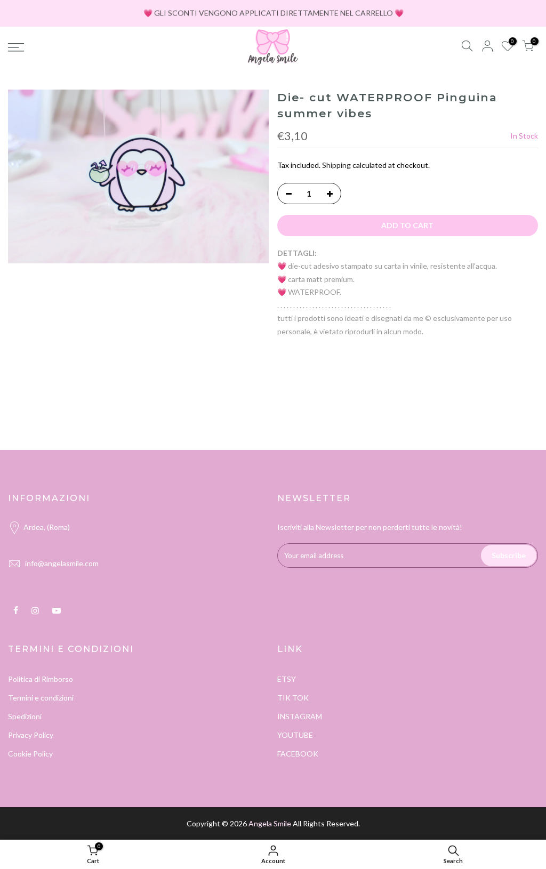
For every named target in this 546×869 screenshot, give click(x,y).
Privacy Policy (30, 734)
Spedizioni (25, 716)
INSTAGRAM (299, 716)
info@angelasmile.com (62, 563)
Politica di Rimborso (40, 678)
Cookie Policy (30, 753)
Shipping (336, 165)
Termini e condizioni (41, 697)
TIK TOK (293, 697)
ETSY (286, 678)
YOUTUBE (295, 734)
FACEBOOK (297, 753)
